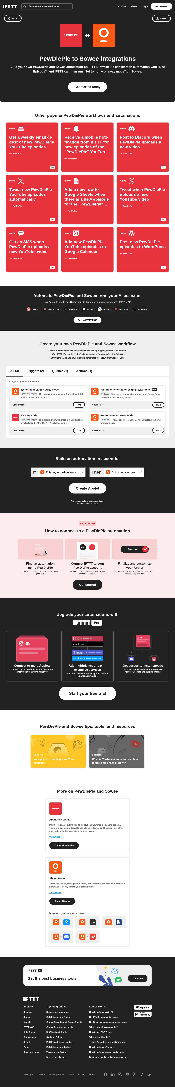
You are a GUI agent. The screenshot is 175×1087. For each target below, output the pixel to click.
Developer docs (31, 1052)
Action (106, 420)
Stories (26, 1017)
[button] (87, 585)
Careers (41, 1074)
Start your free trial (87, 693)
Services (27, 1012)
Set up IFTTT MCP (87, 320)
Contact (71, 1074)
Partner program (56, 1074)
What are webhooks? (99, 1037)
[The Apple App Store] (143, 1007)
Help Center (29, 1032)
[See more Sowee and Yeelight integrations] (87, 936)
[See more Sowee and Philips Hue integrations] (87, 922)
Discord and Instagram (57, 1012)
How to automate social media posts (106, 1052)
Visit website (55, 837)
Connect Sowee (62, 901)
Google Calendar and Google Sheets (64, 1022)
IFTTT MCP (28, 1027)
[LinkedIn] (113, 1074)
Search (26, 1042)
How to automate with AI (101, 1012)
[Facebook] (105, 1074)
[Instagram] (120, 1074)
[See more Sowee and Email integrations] (61, 936)
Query (106, 394)
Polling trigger (30, 394)
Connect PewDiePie (64, 845)
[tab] (14, 371)
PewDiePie (54, 58)
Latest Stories (97, 1006)
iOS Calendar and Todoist (58, 1047)
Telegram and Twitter (56, 1052)
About (92, 1074)
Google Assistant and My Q (59, 1027)
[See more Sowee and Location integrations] (61, 922)
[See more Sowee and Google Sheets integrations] (114, 922)
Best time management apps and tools (108, 1022)
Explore (122, 6)
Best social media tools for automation (108, 1057)
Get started (161, 6)
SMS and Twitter (54, 1037)
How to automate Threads (101, 1047)
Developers (29, 1074)
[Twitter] (134, 1074)
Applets (27, 1022)
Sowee (89, 58)
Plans (134, 6)
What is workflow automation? (104, 1027)
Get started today (87, 87)
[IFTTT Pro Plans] (154, 390)
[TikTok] (142, 1074)
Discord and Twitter (55, 1057)
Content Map (29, 1037)
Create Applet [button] (87, 488)
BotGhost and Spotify (56, 1032)
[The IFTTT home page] (10, 6)
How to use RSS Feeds (100, 1032)
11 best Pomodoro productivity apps (107, 1042)
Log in (145, 6)
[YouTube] (127, 1074)
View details (18, 405)
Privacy (82, 1074)
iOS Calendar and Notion (58, 1017)
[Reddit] (149, 1074)
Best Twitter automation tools (103, 1017)
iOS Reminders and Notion (59, 1042)
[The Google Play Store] (143, 1015)
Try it (79, 405)
